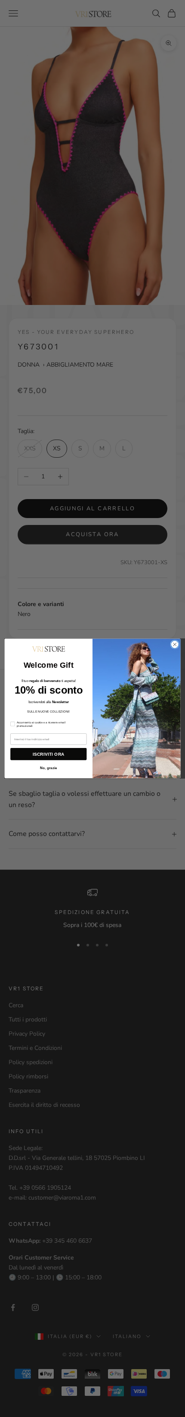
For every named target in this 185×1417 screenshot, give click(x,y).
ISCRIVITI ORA (48, 754)
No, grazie (48, 768)
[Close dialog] (175, 644)
